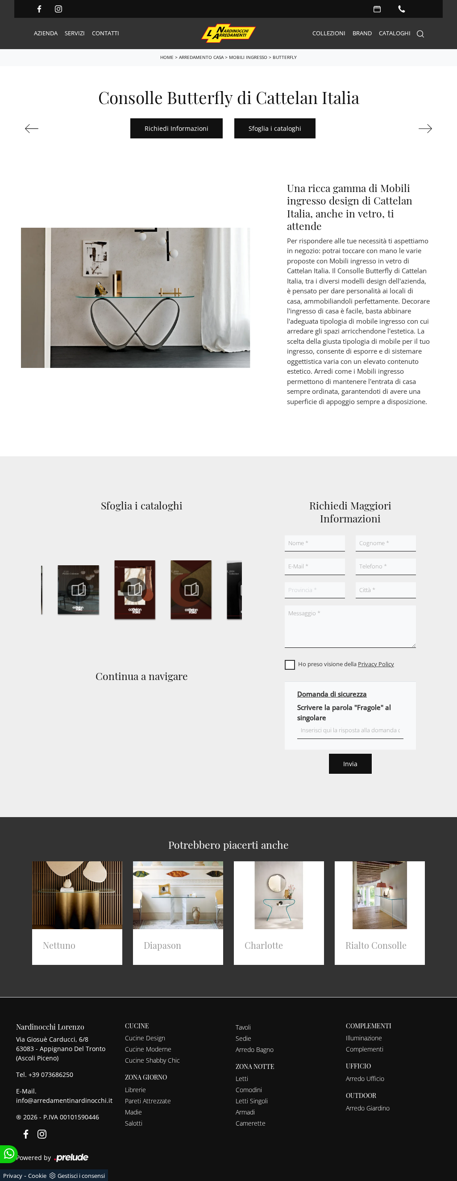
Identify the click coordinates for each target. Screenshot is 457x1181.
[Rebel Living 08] (54, 128)
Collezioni (328, 33)
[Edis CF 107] (402, 128)
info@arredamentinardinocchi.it (64, 1100)
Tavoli (243, 1027)
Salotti (133, 1123)
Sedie (243, 1038)
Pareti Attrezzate (148, 1101)
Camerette (251, 1123)
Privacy (12, 1176)
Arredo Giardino (368, 1108)
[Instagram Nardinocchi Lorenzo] (58, 9)
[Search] (420, 33)
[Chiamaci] (401, 9)
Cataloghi (395, 33)
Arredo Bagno (255, 1049)
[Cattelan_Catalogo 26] (78, 590)
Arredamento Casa (201, 57)
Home (167, 57)
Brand (362, 33)
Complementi (364, 1049)
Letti (242, 1078)
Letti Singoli (252, 1101)
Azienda (46, 33)
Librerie (135, 1089)
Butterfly (285, 57)
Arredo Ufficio (365, 1078)
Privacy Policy (376, 664)
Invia (350, 764)
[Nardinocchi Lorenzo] (228, 33)
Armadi (245, 1112)
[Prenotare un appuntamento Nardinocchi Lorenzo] (377, 9)
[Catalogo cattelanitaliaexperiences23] (134, 590)
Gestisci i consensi (81, 1176)
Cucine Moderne (148, 1049)
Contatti (105, 33)
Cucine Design (145, 1038)
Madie (133, 1112)
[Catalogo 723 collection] (191, 590)
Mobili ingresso (248, 57)
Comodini (249, 1089)
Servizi (75, 33)
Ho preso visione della (346, 664)
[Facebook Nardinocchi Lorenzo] (39, 9)
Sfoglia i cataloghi (275, 128)
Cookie (37, 1176)
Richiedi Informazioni (176, 128)
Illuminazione (364, 1038)
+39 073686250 (51, 1074)
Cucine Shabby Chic (152, 1060)
